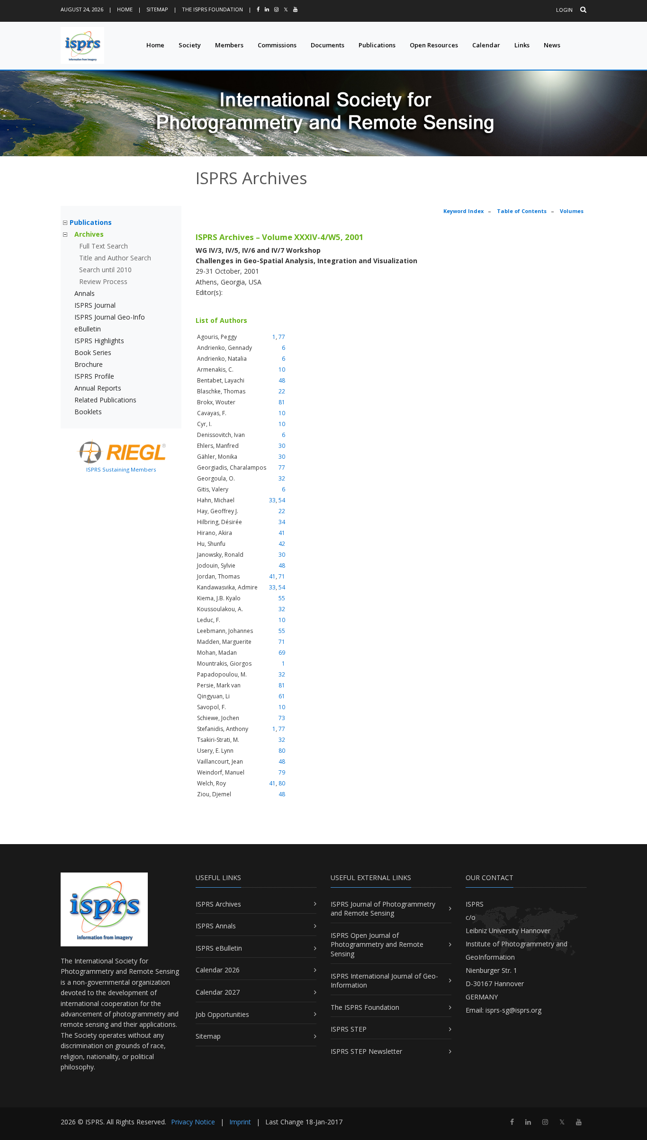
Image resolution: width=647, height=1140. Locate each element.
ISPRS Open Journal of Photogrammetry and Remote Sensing (377, 944)
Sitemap (157, 9)
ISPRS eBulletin (219, 948)
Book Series (92, 352)
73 (282, 718)
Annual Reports (97, 387)
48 (282, 380)
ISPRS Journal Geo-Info (109, 316)
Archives (89, 234)
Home (125, 9)
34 (282, 522)
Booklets (88, 411)
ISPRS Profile (94, 376)
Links (522, 45)
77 (282, 337)
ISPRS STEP (349, 1028)
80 (282, 751)
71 (282, 576)
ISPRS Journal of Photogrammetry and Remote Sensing (383, 909)
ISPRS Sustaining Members (121, 469)
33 (272, 500)
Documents (327, 45)
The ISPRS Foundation (212, 9)
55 (282, 598)
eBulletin (87, 328)
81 (282, 402)
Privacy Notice (193, 1121)
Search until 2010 (105, 269)
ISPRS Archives (218, 904)
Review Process (103, 281)
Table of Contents (522, 210)
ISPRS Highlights (99, 340)
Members (229, 45)
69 (282, 653)
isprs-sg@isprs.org (513, 1010)
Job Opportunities (222, 1014)
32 (282, 478)
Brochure (88, 364)
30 (282, 446)
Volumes (572, 210)
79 (282, 772)
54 (282, 500)
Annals (84, 293)
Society (190, 45)
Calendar (486, 45)
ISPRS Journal (95, 305)
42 (282, 544)
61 (282, 696)
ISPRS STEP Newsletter (366, 1051)
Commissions (277, 45)
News (552, 45)
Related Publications (105, 399)
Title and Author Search (115, 257)
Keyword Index (463, 210)
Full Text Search (103, 245)
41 (282, 533)
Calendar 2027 (218, 992)
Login (564, 9)
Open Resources (434, 45)
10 (282, 369)
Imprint (240, 1121)
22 (282, 391)
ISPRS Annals (216, 925)
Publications (377, 45)
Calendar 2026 (218, 969)
